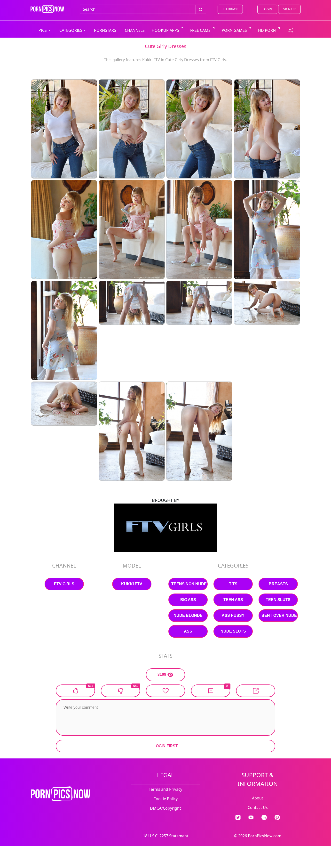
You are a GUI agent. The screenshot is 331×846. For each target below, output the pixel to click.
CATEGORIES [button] (70, 30)
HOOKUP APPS (165, 30)
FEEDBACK (230, 9)
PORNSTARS (105, 30)
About (257, 798)
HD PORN (267, 30)
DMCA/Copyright (165, 808)
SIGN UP (289, 9)
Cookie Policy (165, 798)
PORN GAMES (234, 30)
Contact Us (258, 807)
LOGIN (267, 9)
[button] (210, 690)
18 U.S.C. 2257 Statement (165, 835)
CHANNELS (135, 30)
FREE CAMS (200, 30)
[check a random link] (290, 30)
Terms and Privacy (165, 789)
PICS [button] (43, 30)
